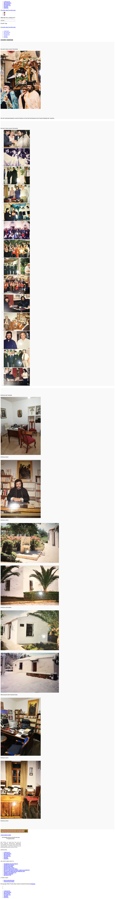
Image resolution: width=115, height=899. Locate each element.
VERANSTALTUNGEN (9, 865)
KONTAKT (6, 8)
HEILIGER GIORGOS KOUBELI (10, 868)
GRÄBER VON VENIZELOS (10, 872)
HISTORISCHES (7, 3)
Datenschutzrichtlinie (9, 881)
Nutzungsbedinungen (9, 880)
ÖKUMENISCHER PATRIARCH (11, 864)
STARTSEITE (7, 1)
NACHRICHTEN (7, 875)
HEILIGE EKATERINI (8, 866)
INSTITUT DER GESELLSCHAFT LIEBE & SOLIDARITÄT (17, 870)
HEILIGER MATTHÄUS (9, 867)
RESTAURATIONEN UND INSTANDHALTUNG (14, 871)
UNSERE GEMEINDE (8, 873)
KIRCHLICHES (7, 4)
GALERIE (6, 6)
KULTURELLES (7, 5)
